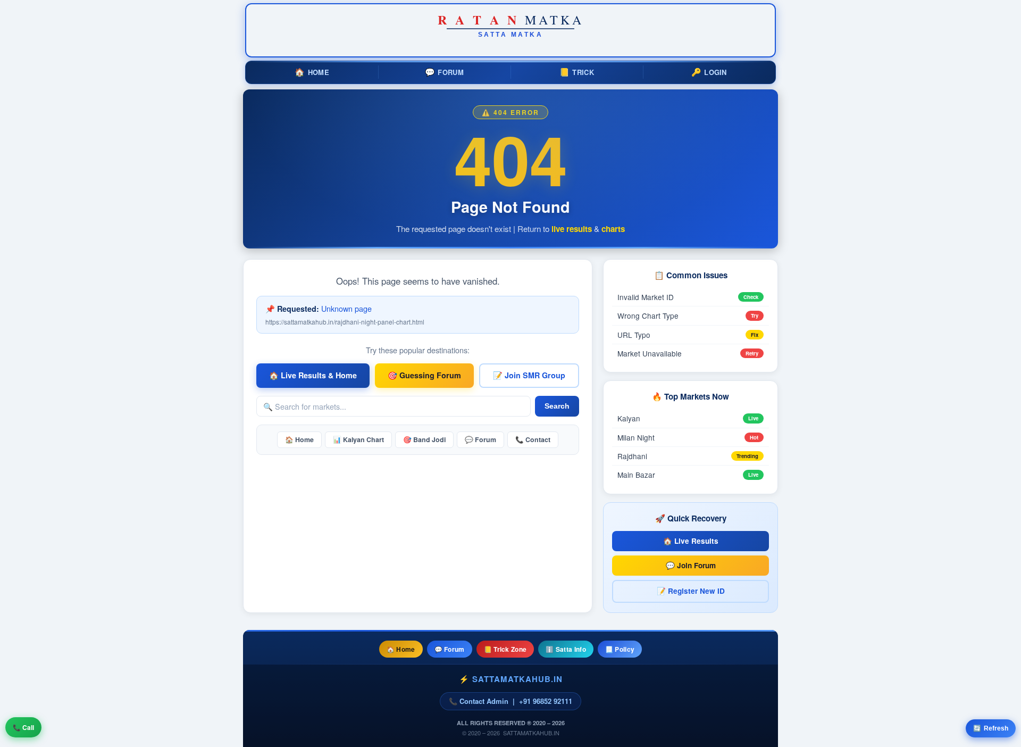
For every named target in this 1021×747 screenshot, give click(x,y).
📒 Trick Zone (505, 649)
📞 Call (23, 727)
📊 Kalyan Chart (358, 439)
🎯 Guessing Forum (424, 375)
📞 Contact (532, 439)
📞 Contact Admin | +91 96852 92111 (510, 701)
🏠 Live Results (690, 541)
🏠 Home (299, 439)
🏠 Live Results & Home (313, 375)
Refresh (990, 728)
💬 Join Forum (691, 565)
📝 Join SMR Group (529, 375)
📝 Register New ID (691, 591)
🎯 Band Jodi (424, 439)
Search (557, 406)
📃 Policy (619, 649)
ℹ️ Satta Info (566, 649)
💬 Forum (480, 439)
